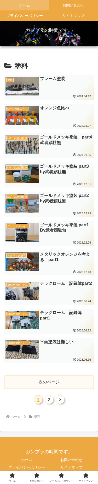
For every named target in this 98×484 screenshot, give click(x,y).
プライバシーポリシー (26, 467)
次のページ (49, 382)
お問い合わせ (71, 460)
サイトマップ (71, 467)
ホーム (26, 460)
